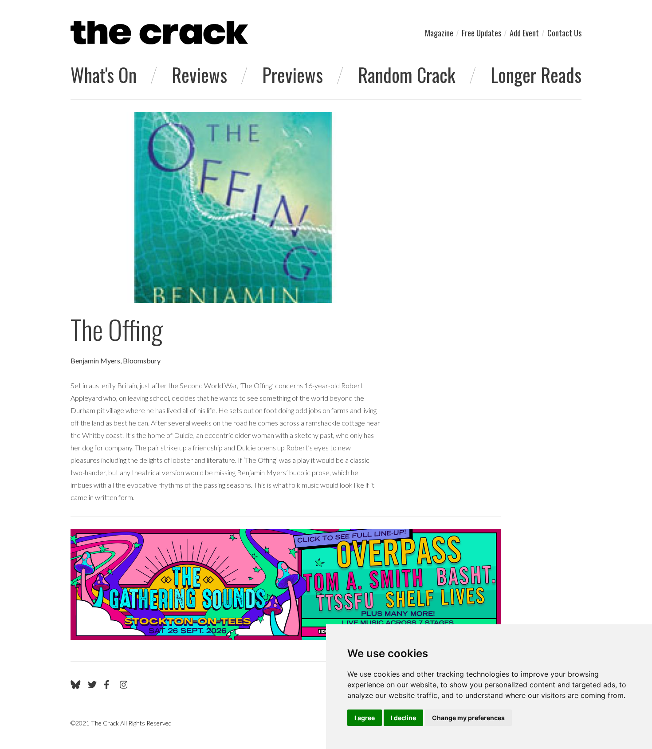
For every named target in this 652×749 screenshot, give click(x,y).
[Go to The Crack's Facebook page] (108, 684)
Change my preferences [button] (468, 717)
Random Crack (407, 74)
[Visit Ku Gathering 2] (286, 584)
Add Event (524, 33)
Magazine (439, 33)
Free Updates (481, 33)
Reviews (199, 74)
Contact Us (564, 33)
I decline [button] (403, 717)
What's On (104, 74)
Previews (292, 74)
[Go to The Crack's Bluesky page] (76, 684)
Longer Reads (536, 74)
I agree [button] (364, 717)
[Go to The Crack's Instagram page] (124, 684)
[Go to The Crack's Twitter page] (92, 684)
